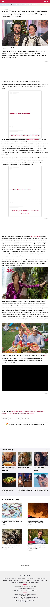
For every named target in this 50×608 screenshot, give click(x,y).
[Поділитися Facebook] (11, 47)
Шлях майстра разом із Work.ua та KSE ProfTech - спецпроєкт (24, 4)
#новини (5, 418)
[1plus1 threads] (22, 575)
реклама (14, 578)
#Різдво (17, 418)
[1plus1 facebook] (27, 575)
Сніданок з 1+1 (31, 541)
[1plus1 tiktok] (24, 575)
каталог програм (41, 578)
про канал (7, 578)
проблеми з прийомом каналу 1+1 (26, 578)
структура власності (25, 580)
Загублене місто (35, 236)
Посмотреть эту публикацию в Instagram (20, 113)
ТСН (29, 516)
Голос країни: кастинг (6, 4)
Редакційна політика (34, 582)
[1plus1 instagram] (20, 575)
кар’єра (5, 580)
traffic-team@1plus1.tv (24, 601)
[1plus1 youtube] (29, 575)
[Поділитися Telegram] (9, 47)
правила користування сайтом (19, 582)
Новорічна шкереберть (33, 139)
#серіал (11, 418)
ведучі (10, 580)
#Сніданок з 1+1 (25, 418)
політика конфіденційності (40, 580)
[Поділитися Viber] (13, 47)
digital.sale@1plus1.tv (25, 598)
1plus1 (45, 355)
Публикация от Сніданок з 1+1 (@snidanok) (25, 135)
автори (16, 580)
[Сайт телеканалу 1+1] (4, 1)
